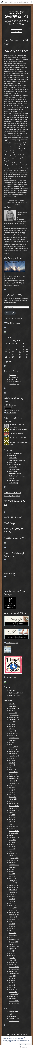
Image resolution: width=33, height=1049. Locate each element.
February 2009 (13, 962)
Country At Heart (16, 50)
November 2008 (14, 969)
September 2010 (14, 919)
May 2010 (12, 928)
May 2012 (12, 874)
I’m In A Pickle (13, 379)
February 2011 (13, 908)
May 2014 (12, 819)
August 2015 (12, 785)
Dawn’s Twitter (12, 492)
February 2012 (13, 881)
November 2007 (14, 996)
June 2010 (12, 926)
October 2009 (13, 944)
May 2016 (12, 765)
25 (6, 357)
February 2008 (13, 989)
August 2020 (12, 706)
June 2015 (12, 790)
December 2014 (14, 803)
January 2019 (13, 713)
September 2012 (14, 865)
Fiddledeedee (13, 458)
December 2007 (14, 994)
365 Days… (21, 433)
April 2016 (12, 767)
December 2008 (14, 967)
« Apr (6, 362)
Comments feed (14, 1018)
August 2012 (12, 867)
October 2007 (13, 999)
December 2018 (14, 715)
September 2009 (14, 946)
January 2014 (13, 828)
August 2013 (12, 840)
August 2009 (12, 949)
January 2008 (13, 992)
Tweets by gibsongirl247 (12, 496)
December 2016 (14, 751)
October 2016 (13, 754)
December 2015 (14, 776)
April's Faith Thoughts (15, 453)
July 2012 (12, 869)
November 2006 (14, 1003)
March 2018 (12, 731)
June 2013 (12, 844)
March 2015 (12, 797)
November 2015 (14, 779)
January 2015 (13, 801)
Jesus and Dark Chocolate (17, 460)
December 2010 (14, 912)
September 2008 (14, 974)
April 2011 (12, 903)
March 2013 (12, 851)
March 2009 (12, 960)
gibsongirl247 (10, 202)
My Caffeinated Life (15, 464)
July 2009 (12, 951)
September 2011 (14, 892)
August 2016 (12, 758)
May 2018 (12, 726)
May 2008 (12, 983)
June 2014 (12, 817)
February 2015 (13, 799)
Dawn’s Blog (12, 455)
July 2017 (12, 742)
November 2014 (14, 806)
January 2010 (13, 937)
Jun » (10, 362)
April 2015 (12, 794)
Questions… (12, 375)
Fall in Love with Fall (15, 382)
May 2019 (12, 710)
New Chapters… (13, 377)
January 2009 (13, 965)
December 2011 (14, 885)
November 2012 (14, 860)
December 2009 (14, 940)
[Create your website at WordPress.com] (16, 2)
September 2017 (14, 738)
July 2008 (12, 978)
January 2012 (13, 883)
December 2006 (14, 1001)
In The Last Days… (21, 429)
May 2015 (12, 792)
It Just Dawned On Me (16, 14)
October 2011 (13, 890)
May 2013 (12, 847)
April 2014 (12, 822)
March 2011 (12, 906)
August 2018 (12, 722)
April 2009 (12, 958)
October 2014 (13, 808)
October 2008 (13, 971)
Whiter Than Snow (14, 695)
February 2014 (13, 826)
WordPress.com (14, 480)
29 (20, 357)
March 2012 (12, 878)
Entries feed (12, 1016)
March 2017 (12, 745)
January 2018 (13, 735)
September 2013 (14, 837)
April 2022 (12, 704)
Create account (13, 1012)
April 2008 (12, 985)
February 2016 (13, 772)
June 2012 (12, 871)
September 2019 (14, 708)
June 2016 (12, 763)
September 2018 (14, 720)
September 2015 (14, 783)
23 (23, 354)
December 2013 (14, 831)
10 (27, 349)
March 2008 (12, 987)
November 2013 (14, 833)
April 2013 (12, 849)
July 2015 (12, 788)
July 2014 (12, 815)
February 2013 (13, 853)
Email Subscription (14, 295)
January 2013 (13, 856)
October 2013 (13, 835)
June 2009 (12, 953)
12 (9, 352)
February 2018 (13, 733)
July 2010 (12, 924)
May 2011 (12, 901)
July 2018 (12, 724)
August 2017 (12, 740)
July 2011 (12, 896)
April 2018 (12, 729)
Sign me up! (10, 313)
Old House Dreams (14, 469)
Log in (10, 1014)
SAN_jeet (12, 433)
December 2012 (14, 858)
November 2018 (14, 717)
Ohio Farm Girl (13, 467)
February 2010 (13, 935)
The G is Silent (13, 471)
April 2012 (12, 876)
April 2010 (12, 930)
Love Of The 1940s (22, 438)
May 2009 (12, 955)
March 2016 (12, 769)
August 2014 (12, 813)
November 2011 (14, 887)
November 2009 (14, 942)
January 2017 (13, 749)
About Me (12, 691)
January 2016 (13, 774)
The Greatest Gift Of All (16, 693)
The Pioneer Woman (15, 474)
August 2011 (12, 894)
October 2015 (13, 781)
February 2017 (13, 747)
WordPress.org (13, 483)
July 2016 (12, 760)
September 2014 (14, 810)
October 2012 (13, 862)
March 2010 (12, 933)
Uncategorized (20, 202)
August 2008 (12, 976)
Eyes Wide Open (14, 384)
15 (20, 352)
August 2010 (12, 921)
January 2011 (13, 910)
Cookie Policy (9, 1041)
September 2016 (14, 756)
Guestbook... (12, 405)
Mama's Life (12, 462)
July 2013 (12, 842)
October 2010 (13, 917)
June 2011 (12, 899)
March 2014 (12, 824)
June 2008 (12, 980)
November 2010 (14, 915)
